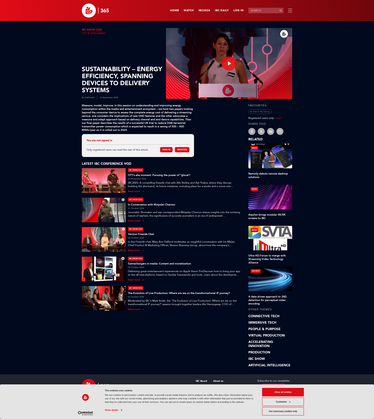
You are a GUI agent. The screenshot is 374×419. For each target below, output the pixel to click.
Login (278, 118)
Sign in (166, 149)
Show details (111, 410)
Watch (189, 10)
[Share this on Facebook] (251, 131)
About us (218, 381)
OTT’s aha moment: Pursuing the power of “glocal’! (159, 175)
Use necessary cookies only (283, 411)
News (254, 148)
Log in (238, 10)
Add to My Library (261, 111)
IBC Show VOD (92, 30)
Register (182, 149)
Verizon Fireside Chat (141, 234)
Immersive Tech (262, 322)
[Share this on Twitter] (261, 131)
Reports (256, 271)
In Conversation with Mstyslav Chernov (151, 204)
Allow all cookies (283, 392)
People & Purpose (264, 329)
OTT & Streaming (93, 33)
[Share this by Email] (279, 131)
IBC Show (256, 359)
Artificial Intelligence (269, 365)
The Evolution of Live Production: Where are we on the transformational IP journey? (179, 293)
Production (259, 352)
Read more (134, 191)
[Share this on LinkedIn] (270, 131)
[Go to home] (95, 11)
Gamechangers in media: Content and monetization (159, 263)
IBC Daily (222, 10)
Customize (281, 401)
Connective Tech (263, 316)
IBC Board (201, 381)
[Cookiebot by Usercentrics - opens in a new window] (85, 413)
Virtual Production (266, 335)
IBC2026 (204, 10)
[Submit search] (280, 10)
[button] (289, 10)
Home (174, 10)
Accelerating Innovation (260, 344)
